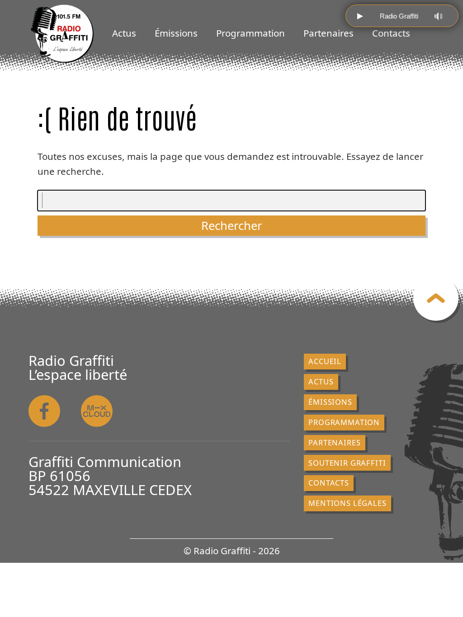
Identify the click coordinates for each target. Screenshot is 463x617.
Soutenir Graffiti (347, 463)
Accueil (324, 361)
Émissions (176, 33)
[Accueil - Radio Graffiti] (62, 34)
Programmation (250, 33)
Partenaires (328, 33)
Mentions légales (347, 503)
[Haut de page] (435, 298)
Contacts (391, 33)
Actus (124, 33)
